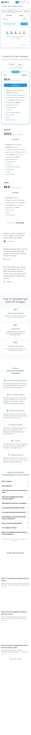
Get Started (15, 192)
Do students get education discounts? (14, 512)
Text (5, 11)
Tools (9, 6)
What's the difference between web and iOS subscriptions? (14, 533)
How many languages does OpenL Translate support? (12, 498)
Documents (19, 11)
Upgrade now (15, 85)
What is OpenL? (7, 481)
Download (14, 6)
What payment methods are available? (14, 503)
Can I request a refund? (9, 528)
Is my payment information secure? (13, 508)
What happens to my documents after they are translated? (14, 518)
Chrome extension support (13, 112)
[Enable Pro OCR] (21, 45)
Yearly (19, 64)
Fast (17, 2)
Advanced (22, 2)
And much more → (11, 215)
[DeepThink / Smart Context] (27, 45)
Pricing (20, 6)
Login (27, 2)
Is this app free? (7, 486)
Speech (27, 11)
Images (11, 11)
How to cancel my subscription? (12, 523)
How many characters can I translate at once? (14, 491)
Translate (4, 6)
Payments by (11, 222)
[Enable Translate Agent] (24, 45)
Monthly (12, 64)
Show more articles (15, 659)
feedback (15, 540)
